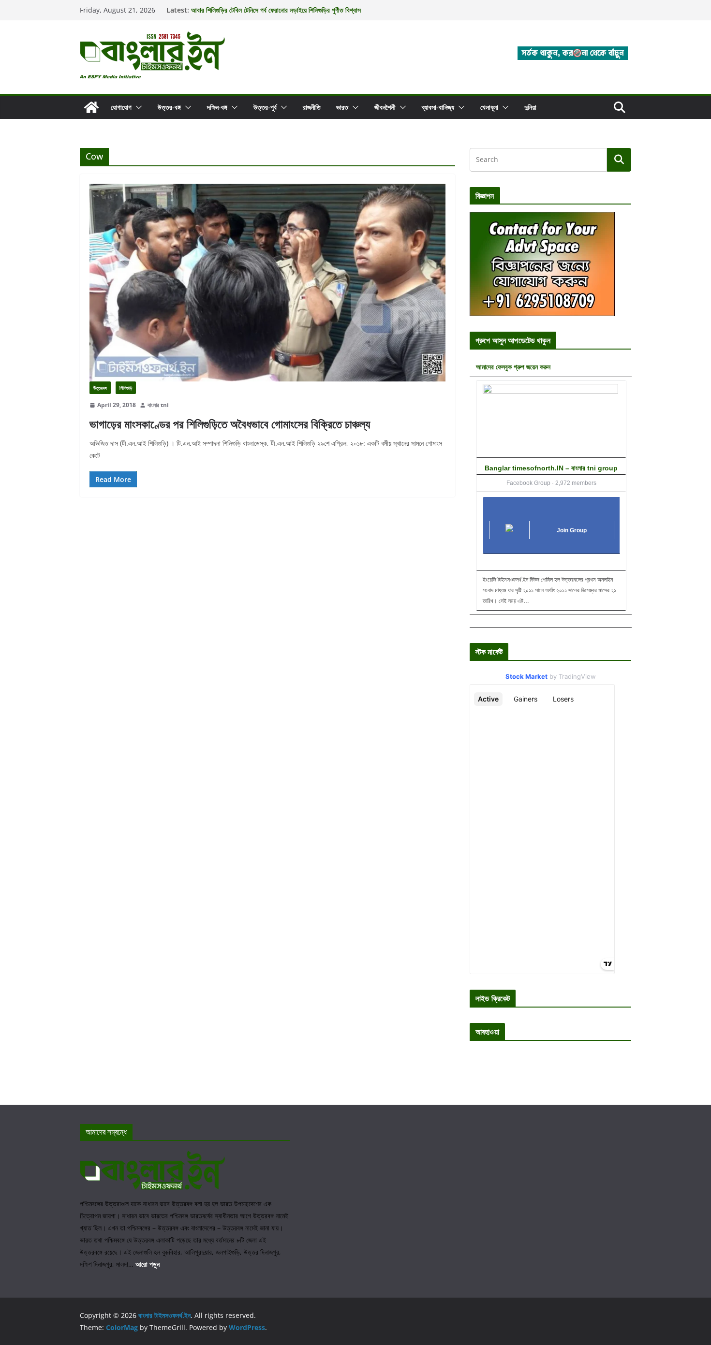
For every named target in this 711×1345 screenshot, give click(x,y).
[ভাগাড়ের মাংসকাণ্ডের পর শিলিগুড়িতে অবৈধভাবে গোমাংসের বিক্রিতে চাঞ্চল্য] (267, 282)
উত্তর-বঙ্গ (169, 107)
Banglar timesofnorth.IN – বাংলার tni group (551, 468)
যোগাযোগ (121, 107)
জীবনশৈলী (385, 107)
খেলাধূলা (489, 107)
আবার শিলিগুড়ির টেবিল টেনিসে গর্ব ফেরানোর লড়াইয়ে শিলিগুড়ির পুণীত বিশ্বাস (276, 10)
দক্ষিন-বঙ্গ (217, 107)
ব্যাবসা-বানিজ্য (438, 107)
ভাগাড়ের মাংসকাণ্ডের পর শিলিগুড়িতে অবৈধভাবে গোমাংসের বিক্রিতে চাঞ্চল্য (229, 424)
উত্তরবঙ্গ (100, 387)
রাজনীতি (312, 107)
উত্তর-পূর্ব (265, 107)
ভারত (342, 107)
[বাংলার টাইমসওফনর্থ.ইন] (91, 107)
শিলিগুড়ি (125, 387)
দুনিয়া (530, 107)
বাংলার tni (158, 405)
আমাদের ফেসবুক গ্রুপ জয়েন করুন (513, 366)
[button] (137, 107)
